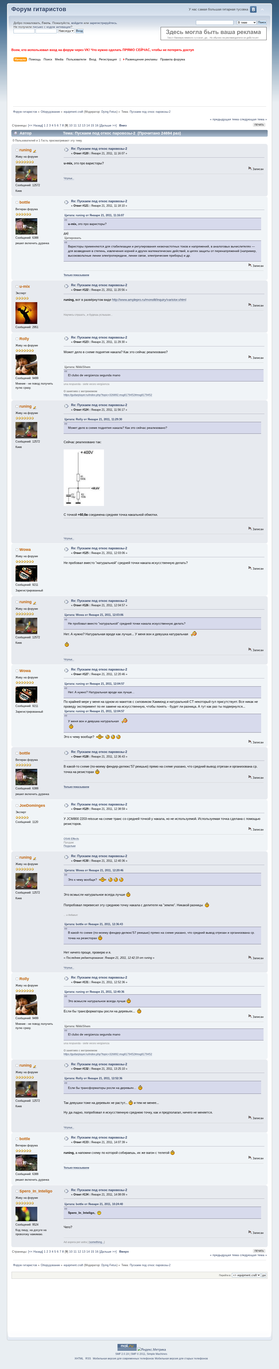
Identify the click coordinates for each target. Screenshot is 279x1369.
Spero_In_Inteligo (35, 1191)
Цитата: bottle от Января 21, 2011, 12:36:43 (94, 924)
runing (25, 150)
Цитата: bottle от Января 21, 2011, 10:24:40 (94, 1204)
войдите (77, 23)
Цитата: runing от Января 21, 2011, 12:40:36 (94, 991)
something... (97, 1242)
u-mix (24, 286)
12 (79, 125)
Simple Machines (157, 1353)
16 (97, 125)
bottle (24, 202)
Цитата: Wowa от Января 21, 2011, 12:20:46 (94, 870)
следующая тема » (253, 119)
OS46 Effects (71, 838)
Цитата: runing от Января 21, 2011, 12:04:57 (94, 683)
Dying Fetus (109, 111)
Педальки (70, 846)
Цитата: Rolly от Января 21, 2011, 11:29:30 (93, 419)
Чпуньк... (69, 178)
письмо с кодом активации (52, 27)
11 (75, 125)
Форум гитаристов (38, 9)
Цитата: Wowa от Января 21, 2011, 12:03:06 (94, 614)
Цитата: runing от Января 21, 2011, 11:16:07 (94, 215)
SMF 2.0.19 (122, 1353)
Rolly (24, 339)
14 (88, 125)
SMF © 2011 (138, 1353)
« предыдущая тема (224, 119)
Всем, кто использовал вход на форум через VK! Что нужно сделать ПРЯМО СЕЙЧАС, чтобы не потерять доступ (102, 50)
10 (71, 125)
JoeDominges (32, 805)
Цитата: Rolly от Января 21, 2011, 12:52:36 (93, 1078)
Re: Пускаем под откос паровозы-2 (99, 148)
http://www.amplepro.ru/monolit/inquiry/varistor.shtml (149, 299)
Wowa (25, 549)
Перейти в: (225, 1275)
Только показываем (76, 275)
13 (83, 125)
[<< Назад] (36, 125)
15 (92, 125)
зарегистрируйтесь (103, 23)
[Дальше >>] (108, 125)
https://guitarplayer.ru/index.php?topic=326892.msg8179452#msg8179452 (108, 395)
